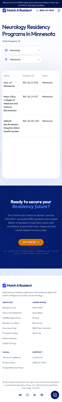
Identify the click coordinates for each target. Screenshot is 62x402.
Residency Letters (11, 323)
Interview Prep (10, 328)
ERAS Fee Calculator (41, 328)
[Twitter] (34, 395)
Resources (37, 323)
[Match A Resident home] (17, 10)
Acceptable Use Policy (13, 367)
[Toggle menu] (59, 10)
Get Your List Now (36, 5)
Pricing (35, 317)
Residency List (9, 307)
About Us (36, 333)
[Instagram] (27, 395)
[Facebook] (42, 395)
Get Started (29, 242)
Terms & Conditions (12, 357)
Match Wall (37, 307)
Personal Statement (12, 312)
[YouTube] (20, 395)
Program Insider (10, 333)
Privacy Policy (9, 362)
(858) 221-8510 (39, 362)
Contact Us (37, 357)
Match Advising (9, 338)
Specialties (37, 312)
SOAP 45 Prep (9, 343)
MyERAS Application (12, 317)
